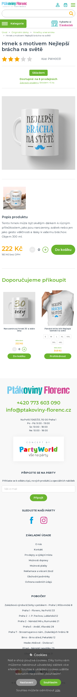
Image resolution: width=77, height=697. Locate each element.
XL (62, 337)
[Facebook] (31, 520)
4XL (60, 342)
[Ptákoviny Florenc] (14, 4)
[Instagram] (43, 520)
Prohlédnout (58, 356)
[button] (58, 5)
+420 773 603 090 (38, 403)
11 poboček (66, 25)
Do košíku (63, 250)
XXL (68, 337)
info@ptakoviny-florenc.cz (38, 410)
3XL (54, 342)
